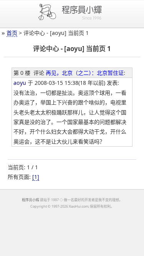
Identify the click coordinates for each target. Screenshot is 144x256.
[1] (35, 176)
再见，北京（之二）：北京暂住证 (85, 72)
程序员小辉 (30, 199)
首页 (12, 32)
